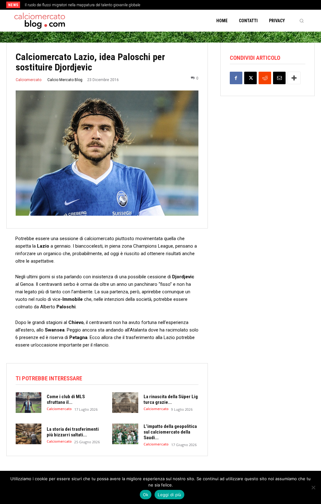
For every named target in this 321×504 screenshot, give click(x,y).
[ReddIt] (265, 78)
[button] (301, 20)
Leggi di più (169, 494)
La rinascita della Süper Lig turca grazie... (171, 399)
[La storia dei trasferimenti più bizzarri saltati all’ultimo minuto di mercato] (28, 434)
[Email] (279, 78)
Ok (146, 494)
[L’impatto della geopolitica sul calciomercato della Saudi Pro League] (125, 434)
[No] (313, 487)
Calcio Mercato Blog (64, 80)
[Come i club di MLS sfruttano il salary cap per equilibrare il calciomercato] (28, 402)
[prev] (167, 5)
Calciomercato (28, 80)
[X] (250, 78)
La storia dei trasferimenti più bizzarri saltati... (73, 432)
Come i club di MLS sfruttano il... (66, 399)
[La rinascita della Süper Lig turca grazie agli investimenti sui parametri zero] (125, 402)
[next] (177, 5)
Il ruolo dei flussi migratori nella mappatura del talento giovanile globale (82, 5)
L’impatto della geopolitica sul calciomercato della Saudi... (170, 432)
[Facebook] (236, 78)
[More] (294, 78)
